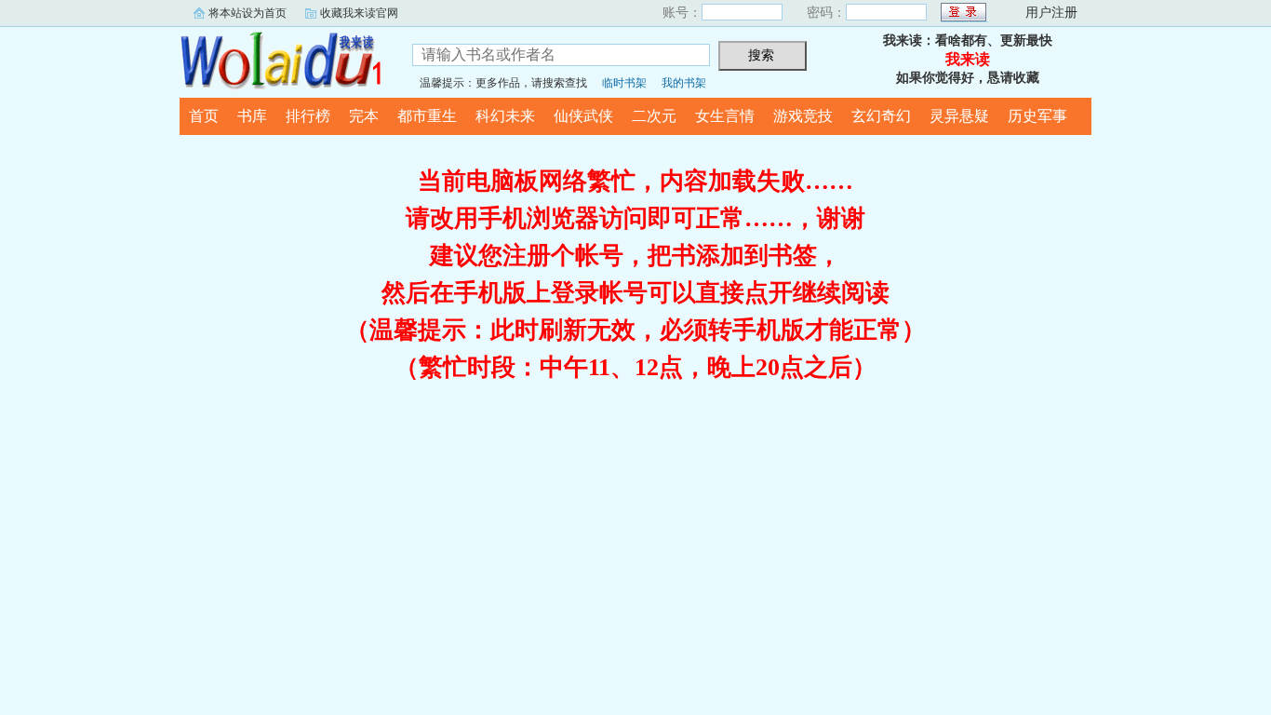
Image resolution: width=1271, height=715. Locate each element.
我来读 (282, 59)
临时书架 (624, 82)
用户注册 (1051, 13)
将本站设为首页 (247, 13)
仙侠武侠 (583, 116)
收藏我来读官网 (359, 13)
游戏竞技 (803, 116)
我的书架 (684, 82)
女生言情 (725, 116)
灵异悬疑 (959, 116)
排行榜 (308, 116)
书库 (252, 116)
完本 (364, 116)
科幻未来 (505, 116)
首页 (204, 116)
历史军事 (1037, 116)
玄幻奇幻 (881, 116)
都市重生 (427, 116)
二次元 (654, 116)
